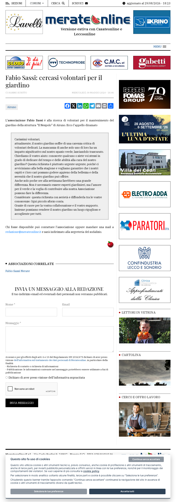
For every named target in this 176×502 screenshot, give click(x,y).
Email (66, 304)
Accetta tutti (127, 491)
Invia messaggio (22, 403)
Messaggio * (13, 323)
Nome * (10, 304)
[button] (160, 46)
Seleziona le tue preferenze (48, 491)
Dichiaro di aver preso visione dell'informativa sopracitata (47, 377)
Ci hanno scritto (16, 92)
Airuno (11, 107)
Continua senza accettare (146, 459)
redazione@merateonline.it (23, 232)
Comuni (36, 3)
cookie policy (91, 471)
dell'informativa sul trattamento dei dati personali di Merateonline (50, 360)
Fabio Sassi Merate (18, 271)
